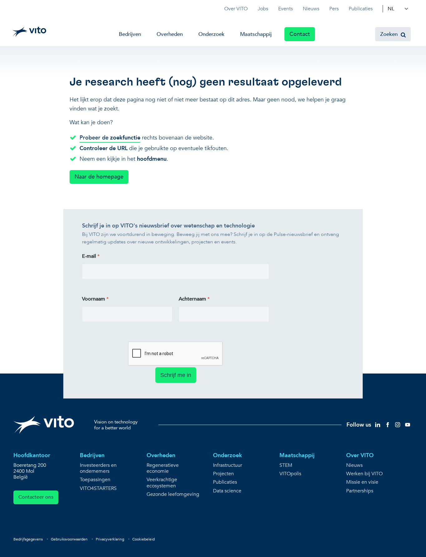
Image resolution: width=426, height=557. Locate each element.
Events (285, 8)
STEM (285, 465)
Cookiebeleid (143, 539)
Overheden (170, 34)
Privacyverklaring (110, 539)
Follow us (358, 425)
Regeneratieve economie (163, 468)
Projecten (223, 474)
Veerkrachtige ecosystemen (162, 483)
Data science (227, 491)
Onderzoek (211, 34)
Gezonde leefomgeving (173, 494)
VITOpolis (290, 474)
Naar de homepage (99, 177)
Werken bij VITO (364, 474)
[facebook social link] (388, 424)
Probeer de (110, 138)
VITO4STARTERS (98, 488)
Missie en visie (362, 482)
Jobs (263, 8)
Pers (334, 8)
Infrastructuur (227, 465)
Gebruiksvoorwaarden (69, 539)
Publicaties (361, 8)
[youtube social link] (408, 424)
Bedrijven (130, 34)
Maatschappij (256, 34)
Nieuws (311, 8)
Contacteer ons (35, 497)
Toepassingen (95, 480)
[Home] (29, 32)
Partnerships (359, 491)
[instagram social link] (398, 424)
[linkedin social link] (378, 424)
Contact (299, 34)
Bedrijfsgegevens (28, 539)
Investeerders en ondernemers (98, 468)
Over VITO (236, 8)
